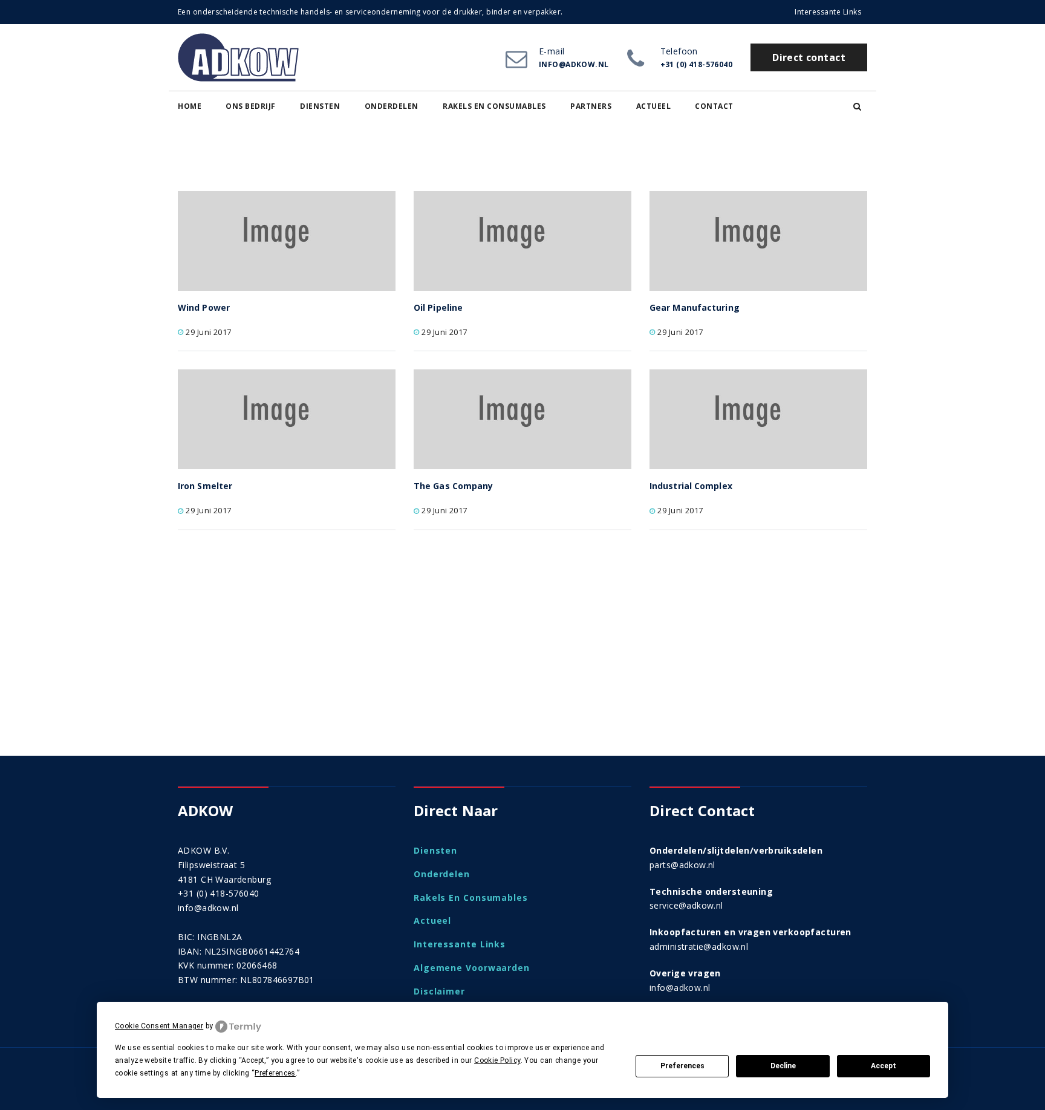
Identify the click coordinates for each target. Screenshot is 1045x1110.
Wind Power (204, 307)
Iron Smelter (205, 486)
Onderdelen (391, 106)
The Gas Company (453, 486)
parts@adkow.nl (682, 865)
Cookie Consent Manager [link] (159, 1026)
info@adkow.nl (208, 908)
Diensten (320, 106)
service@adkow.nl (686, 905)
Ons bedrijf (251, 106)
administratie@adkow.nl (698, 946)
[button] (857, 106)
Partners (590, 106)
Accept (883, 1066)
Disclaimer (439, 991)
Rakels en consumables (494, 106)
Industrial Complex (690, 486)
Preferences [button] (275, 1073)
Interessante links (828, 12)
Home (189, 106)
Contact (714, 106)
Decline (783, 1066)
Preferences (682, 1066)
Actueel (653, 106)
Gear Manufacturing (694, 307)
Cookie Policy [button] (497, 1060)
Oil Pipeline (438, 307)
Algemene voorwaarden (472, 967)
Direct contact (808, 57)
